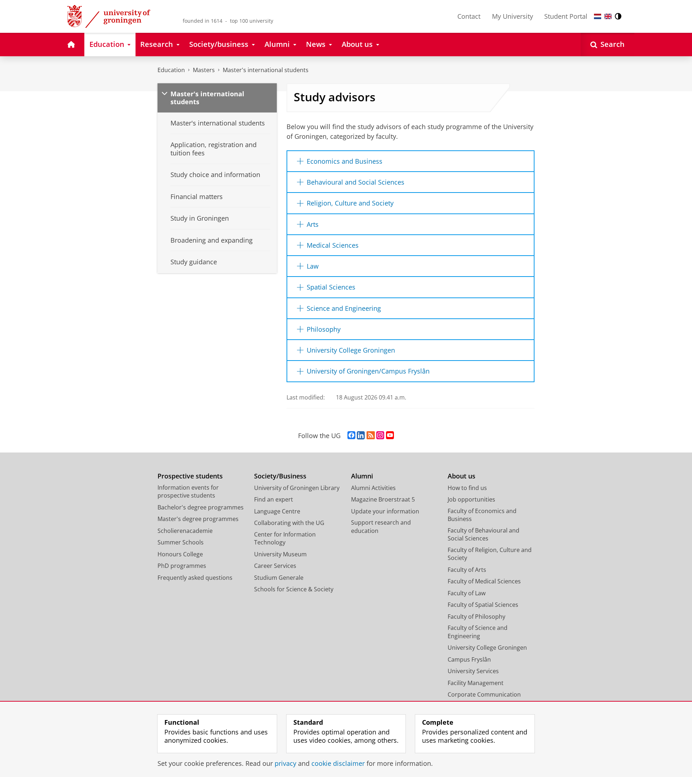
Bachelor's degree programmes (201, 507)
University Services (473, 671)
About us (461, 476)
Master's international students (266, 70)
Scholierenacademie (185, 531)
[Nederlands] (597, 16)
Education (171, 70)
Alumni (362, 476)
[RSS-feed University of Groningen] (371, 435)
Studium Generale (278, 578)
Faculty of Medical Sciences (484, 581)
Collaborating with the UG (289, 523)
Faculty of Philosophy (476, 617)
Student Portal (565, 16)
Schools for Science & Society (293, 589)
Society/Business (280, 476)
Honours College (180, 554)
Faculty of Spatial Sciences (483, 605)
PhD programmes (182, 566)
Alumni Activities (373, 488)
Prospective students (190, 476)
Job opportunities (471, 499)
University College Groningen (487, 648)
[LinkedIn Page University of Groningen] (361, 435)
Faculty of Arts (467, 570)
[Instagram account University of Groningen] (380, 435)
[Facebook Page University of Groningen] (351, 435)
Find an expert (273, 499)
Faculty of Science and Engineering (477, 632)
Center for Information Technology (285, 538)
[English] (608, 16)
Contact (468, 16)
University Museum (280, 554)
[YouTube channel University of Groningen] (390, 435)
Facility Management (476, 683)
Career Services (275, 566)
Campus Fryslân (469, 659)
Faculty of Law (466, 593)
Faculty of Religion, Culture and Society (490, 554)
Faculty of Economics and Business (482, 515)
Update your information (385, 511)
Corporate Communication (484, 694)
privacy (285, 763)
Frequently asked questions (195, 578)
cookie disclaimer (338, 763)
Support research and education (381, 526)
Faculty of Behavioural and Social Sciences (483, 534)
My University (512, 16)
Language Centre (277, 511)
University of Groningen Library (297, 488)
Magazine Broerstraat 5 (383, 499)
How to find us (467, 488)
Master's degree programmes (198, 519)
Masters (204, 70)
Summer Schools (181, 542)
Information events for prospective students (188, 492)
